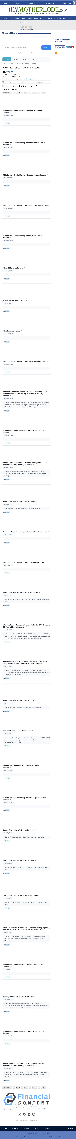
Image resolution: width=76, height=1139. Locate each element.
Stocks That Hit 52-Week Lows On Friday (19, 701)
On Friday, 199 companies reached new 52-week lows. (23, 707)
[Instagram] (34, 1114)
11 (39, 92)
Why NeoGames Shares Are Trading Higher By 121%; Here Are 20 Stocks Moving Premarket (26, 626)
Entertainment (49, 3)
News (6, 3)
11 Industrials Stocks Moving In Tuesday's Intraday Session (26, 361)
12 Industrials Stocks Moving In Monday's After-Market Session (24, 144)
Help (57, 1128)
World (23, 18)
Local (5, 18)
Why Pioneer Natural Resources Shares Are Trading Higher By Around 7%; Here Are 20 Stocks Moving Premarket (26, 929)
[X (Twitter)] (20, 1114)
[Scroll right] (74, 3)
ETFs (24, 59)
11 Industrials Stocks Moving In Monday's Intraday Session (26, 205)
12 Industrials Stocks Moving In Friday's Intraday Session (25, 175)
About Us (15, 1128)
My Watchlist (21, 53)
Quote (9, 82)
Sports (18, 3)
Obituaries (51, 18)
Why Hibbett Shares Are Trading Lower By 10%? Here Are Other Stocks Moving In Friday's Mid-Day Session (25, 662)
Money (29, 18)
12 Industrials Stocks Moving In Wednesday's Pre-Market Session (24, 799)
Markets (6, 59)
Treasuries (33, 63)
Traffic (35, 18)
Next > (43, 92)
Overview (6, 63)
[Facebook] (24, 1114)
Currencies (17, 63)
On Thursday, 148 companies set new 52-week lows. (22, 508)
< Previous (6, 92)
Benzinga (7, 123)
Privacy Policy (32, 1109)
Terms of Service (32, 1133)
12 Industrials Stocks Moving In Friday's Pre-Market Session (22, 237)
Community (32, 3)
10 (35, 92)
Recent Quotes (7, 53)
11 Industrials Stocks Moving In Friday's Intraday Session (25, 562)
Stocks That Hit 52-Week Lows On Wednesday (21, 592)
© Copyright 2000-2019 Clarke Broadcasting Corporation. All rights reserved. (38, 1137)
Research (40, 82)
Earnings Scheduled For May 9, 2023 (18, 731)
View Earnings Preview (12, 331)
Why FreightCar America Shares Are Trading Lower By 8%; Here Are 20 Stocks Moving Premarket (25, 1064)
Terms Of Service (44, 1109)
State (10, 18)
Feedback (26, 1128)
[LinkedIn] (29, 1114)
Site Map (36, 1128)
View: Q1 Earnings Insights (14, 268)
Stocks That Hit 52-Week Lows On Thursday (21, 502)
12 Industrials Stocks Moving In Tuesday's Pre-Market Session (23, 431)
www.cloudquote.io (40, 1105)
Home (5, 1128)
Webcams (42, 18)
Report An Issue (68, 1128)
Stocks (16, 59)
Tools (32, 59)
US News (17, 18)
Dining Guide (66, 3)
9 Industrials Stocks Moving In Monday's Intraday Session (26, 532)
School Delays (61, 18)
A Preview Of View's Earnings (15, 301)
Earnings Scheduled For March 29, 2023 (19, 997)
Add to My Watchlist (30, 79)
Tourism (71, 18)
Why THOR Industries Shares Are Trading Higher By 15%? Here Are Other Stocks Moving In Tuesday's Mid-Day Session (25, 394)
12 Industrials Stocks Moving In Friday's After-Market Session (23, 965)
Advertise (47, 1128)
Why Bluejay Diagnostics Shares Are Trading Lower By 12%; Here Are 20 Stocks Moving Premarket (25, 464)
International (25, 63)
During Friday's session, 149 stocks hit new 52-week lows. (24, 837)
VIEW (10, 71)
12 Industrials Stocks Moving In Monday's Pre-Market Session (23, 111)
